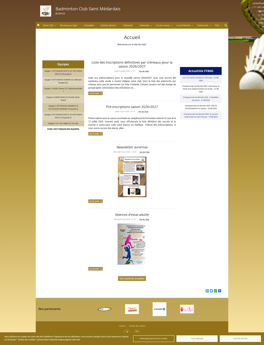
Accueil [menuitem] (38, 25)
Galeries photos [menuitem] (108, 25)
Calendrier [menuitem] (128, 25)
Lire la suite (96, 93)
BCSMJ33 (60, 13)
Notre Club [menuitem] (46, 26)
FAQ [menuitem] (215, 26)
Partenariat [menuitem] (201, 26)
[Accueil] (45, 11)
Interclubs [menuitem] (142, 26)
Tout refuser (197, 338)
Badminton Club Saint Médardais (88, 9)
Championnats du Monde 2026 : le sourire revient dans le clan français (201, 115)
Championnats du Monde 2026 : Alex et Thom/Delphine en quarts (201, 107)
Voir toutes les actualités (132, 278)
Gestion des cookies (137, 326)
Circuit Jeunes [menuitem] (161, 26)
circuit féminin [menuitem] (182, 26)
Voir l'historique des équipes (63, 129)
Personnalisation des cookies (153, 338)
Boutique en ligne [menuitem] (68, 25)
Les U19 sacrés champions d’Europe (201, 79)
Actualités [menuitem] (89, 25)
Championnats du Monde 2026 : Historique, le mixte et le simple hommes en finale (200, 89)
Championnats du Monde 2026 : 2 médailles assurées (201, 98)
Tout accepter (240, 338)
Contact (122, 326)
